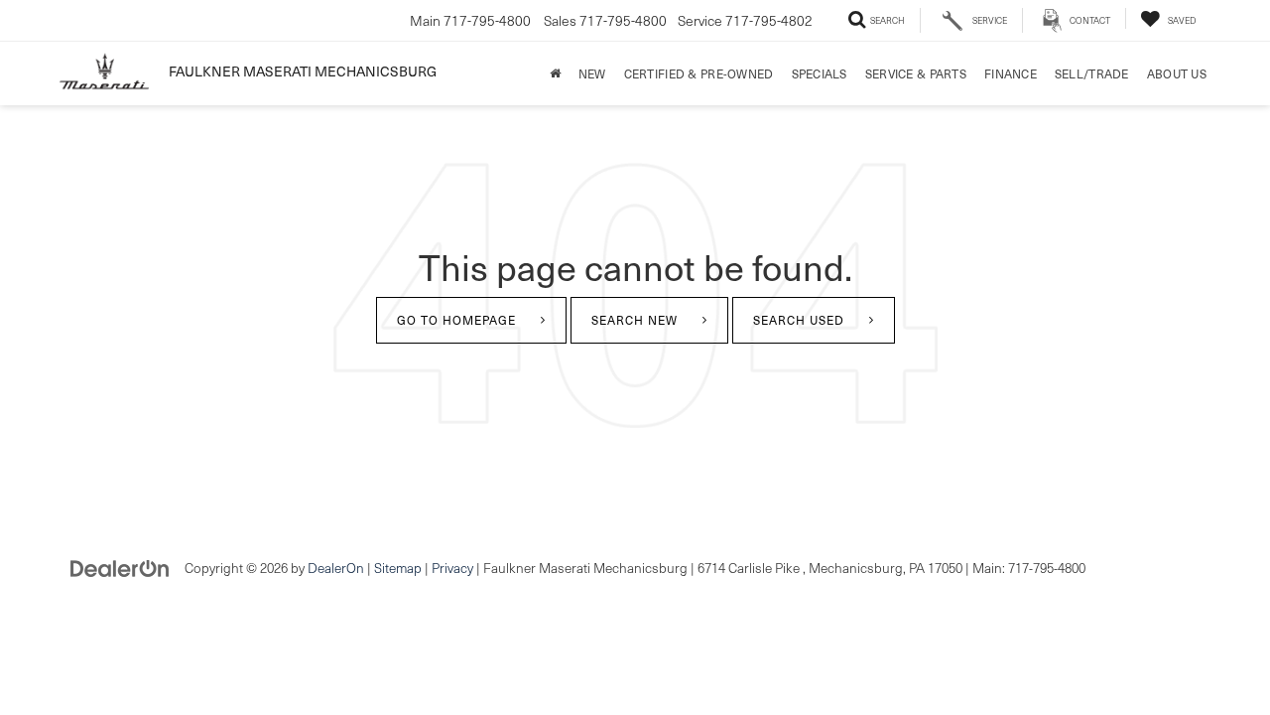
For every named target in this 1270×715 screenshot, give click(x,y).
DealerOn (336, 567)
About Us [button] (1176, 73)
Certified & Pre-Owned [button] (699, 73)
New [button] (592, 73)
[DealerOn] (120, 566)
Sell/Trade (1092, 73)
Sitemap (398, 567)
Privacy (452, 567)
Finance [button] (1010, 73)
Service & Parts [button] (915, 73)
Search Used (798, 320)
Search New (634, 320)
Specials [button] (819, 73)
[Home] (555, 73)
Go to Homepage (456, 320)
